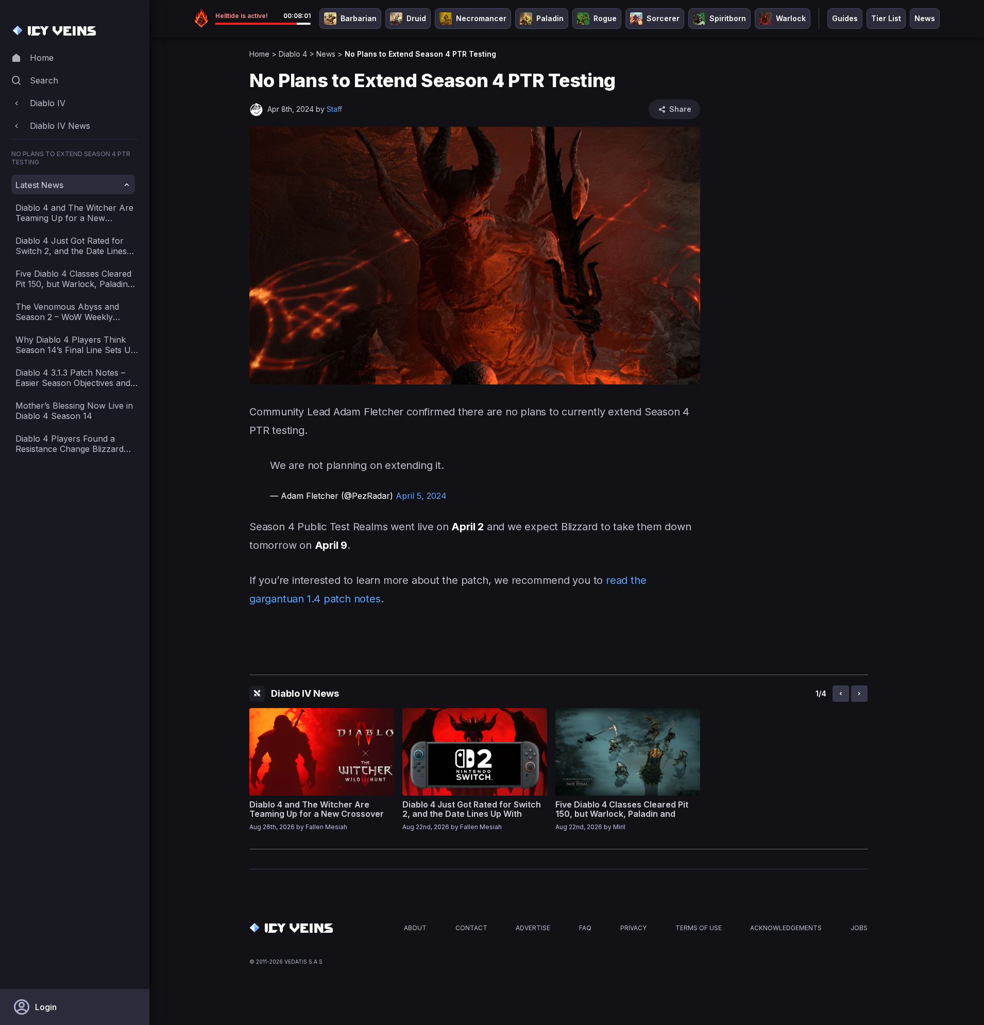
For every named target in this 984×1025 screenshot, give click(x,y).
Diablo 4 (293, 53)
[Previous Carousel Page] (841, 693)
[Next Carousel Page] (859, 693)
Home (259, 53)
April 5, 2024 (421, 496)
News (325, 53)
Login (46, 1007)
